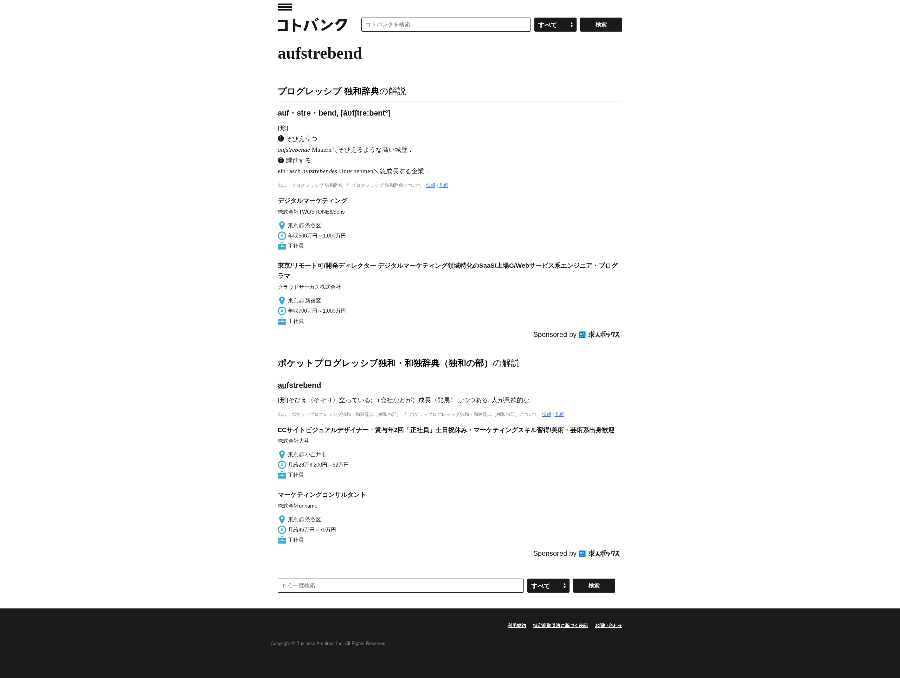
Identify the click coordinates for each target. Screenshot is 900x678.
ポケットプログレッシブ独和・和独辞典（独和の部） (385, 363)
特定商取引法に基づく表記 (560, 625)
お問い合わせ (608, 625)
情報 (430, 185)
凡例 (443, 185)
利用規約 (517, 625)
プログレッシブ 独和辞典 (328, 91)
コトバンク (312, 25)
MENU (285, 7)
